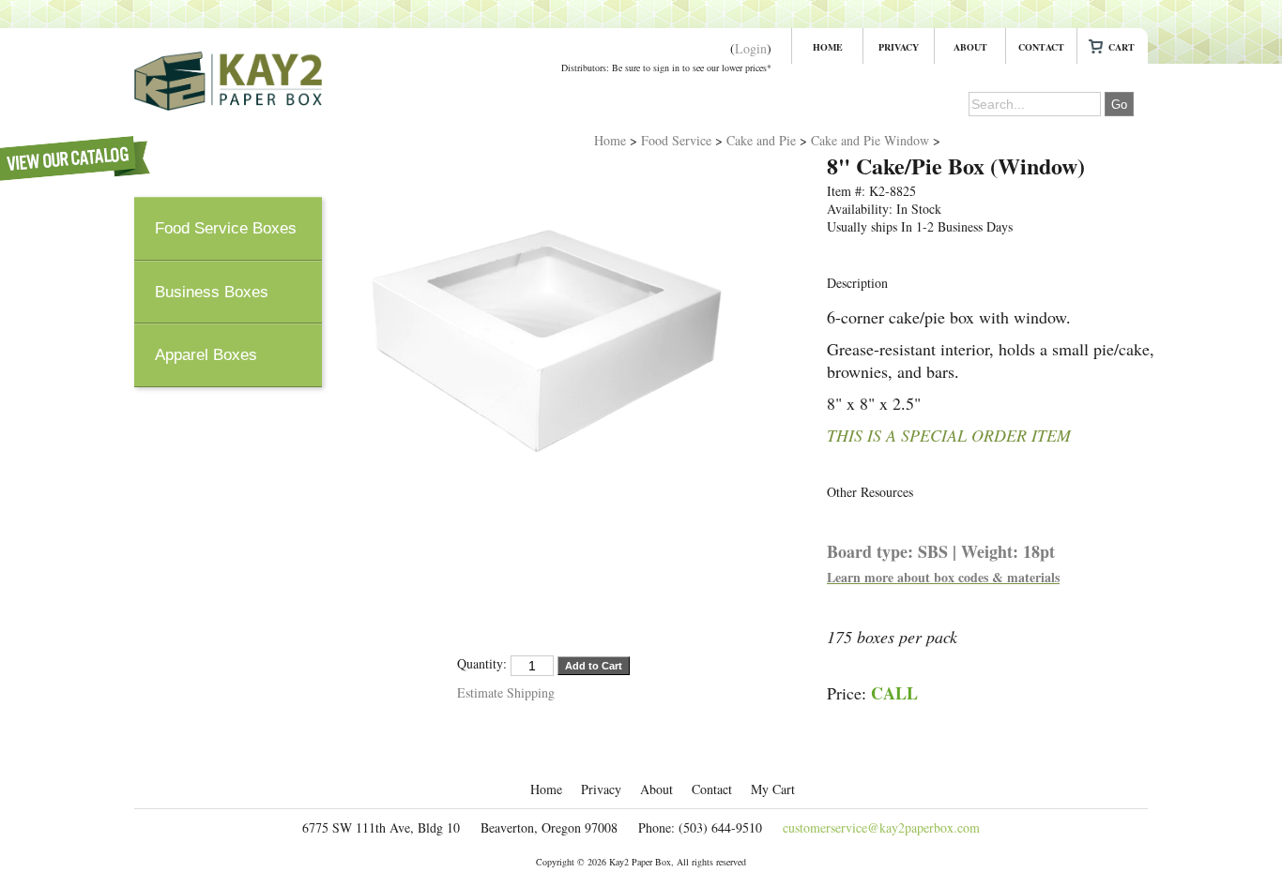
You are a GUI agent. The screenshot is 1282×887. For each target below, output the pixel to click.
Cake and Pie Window (870, 140)
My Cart (1113, 46)
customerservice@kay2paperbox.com (881, 827)
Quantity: (482, 663)
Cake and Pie (761, 140)
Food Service (676, 140)
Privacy (898, 46)
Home (828, 46)
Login (751, 48)
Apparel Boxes (206, 355)
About (970, 46)
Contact (1041, 46)
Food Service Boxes (226, 228)
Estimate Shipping (506, 692)
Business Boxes (211, 292)
